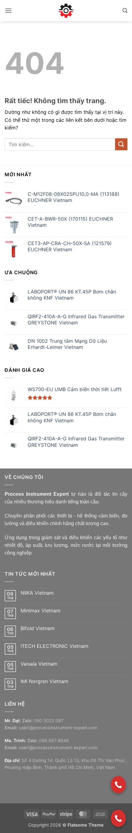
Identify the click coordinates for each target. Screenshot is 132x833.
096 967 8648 (54, 740)
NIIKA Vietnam (37, 593)
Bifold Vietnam (38, 628)
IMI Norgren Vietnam (44, 681)
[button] (8, 10)
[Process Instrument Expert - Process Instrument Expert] (66, 10)
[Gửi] (121, 144)
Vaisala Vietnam (39, 664)
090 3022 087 (49, 720)
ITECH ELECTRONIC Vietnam (54, 646)
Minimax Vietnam (40, 611)
